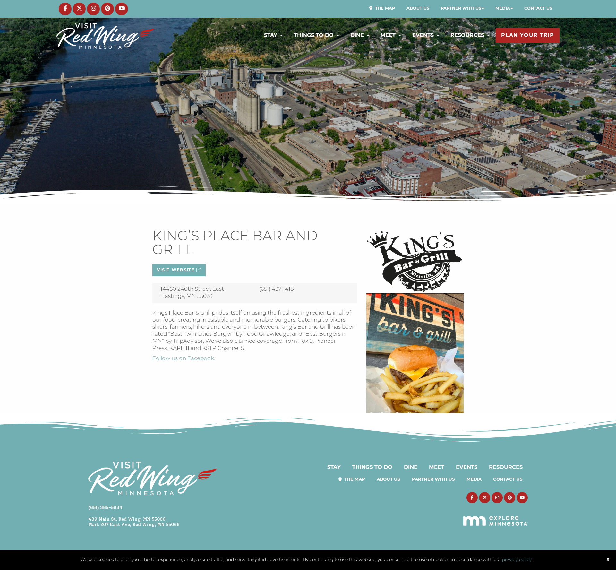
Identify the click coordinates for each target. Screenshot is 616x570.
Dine (357, 35)
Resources (467, 35)
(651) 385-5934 (105, 507)
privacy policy (517, 560)
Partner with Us (461, 8)
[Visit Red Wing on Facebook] (65, 9)
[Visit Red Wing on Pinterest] (107, 9)
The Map (384, 8)
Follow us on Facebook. (183, 358)
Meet (388, 35)
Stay (270, 35)
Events (423, 35)
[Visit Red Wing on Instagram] (93, 9)
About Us (417, 8)
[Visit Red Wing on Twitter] (79, 9)
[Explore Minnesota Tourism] (495, 517)
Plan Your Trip (527, 35)
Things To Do (314, 35)
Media (502, 8)
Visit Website (177, 270)
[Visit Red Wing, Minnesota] (105, 36)
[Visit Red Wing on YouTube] (121, 9)
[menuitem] (382, 9)
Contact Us (538, 8)
